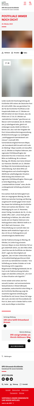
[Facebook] (3, 379)
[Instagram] (7, 379)
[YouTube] (11, 379)
